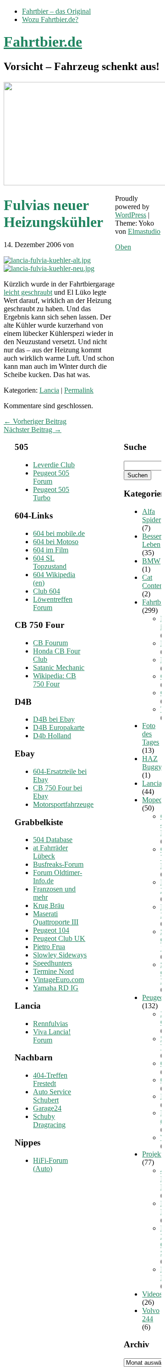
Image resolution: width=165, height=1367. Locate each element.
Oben (123, 247)
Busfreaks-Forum (58, 864)
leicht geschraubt (28, 292)
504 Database (52, 839)
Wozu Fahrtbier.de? (50, 19)
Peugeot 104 (51, 930)
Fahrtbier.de (43, 41)
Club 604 (46, 591)
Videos (152, 1294)
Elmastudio (144, 231)
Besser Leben (151, 540)
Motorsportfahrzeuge (63, 804)
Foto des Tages (150, 734)
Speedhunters (52, 963)
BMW (151, 561)
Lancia (49, 390)
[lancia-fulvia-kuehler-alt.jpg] (47, 260)
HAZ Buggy (152, 763)
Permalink (79, 390)
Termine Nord (53, 971)
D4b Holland (52, 736)
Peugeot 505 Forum (51, 477)
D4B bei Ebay (54, 719)
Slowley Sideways (60, 955)
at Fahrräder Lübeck (50, 852)
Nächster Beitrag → (32, 429)
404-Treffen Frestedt (50, 1079)
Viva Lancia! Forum (52, 1036)
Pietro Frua (49, 947)
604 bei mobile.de (59, 533)
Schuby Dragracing (49, 1121)
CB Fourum (50, 643)
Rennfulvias (50, 1023)
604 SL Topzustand (49, 562)
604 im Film (50, 550)
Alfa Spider (151, 516)
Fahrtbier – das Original (56, 11)
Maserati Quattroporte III (55, 918)
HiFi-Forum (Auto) (50, 1164)
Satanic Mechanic (58, 667)
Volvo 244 (151, 1315)
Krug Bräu (48, 905)
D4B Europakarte (58, 727)
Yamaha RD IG (55, 988)
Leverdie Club (54, 465)
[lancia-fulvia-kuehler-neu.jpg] (49, 268)
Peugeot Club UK (59, 938)
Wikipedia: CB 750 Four (54, 680)
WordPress (130, 215)
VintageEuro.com (58, 979)
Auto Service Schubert (52, 1096)
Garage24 (47, 1108)
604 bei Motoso (55, 542)
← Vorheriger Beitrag (35, 421)
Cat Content (153, 581)
